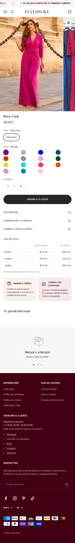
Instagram (11, 448)
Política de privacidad (13, 394)
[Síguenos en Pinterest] (23, 498)
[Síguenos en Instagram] (14, 498)
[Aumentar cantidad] (21, 186)
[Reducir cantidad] (8, 186)
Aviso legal (8, 389)
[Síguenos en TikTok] (32, 498)
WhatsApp (11, 434)
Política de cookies (12, 400)
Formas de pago (49, 389)
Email (9, 443)
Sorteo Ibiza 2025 (11, 405)
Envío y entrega (48, 394)
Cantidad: (8, 179)
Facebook (11, 453)
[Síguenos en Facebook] (5, 498)
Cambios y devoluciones (52, 400)
